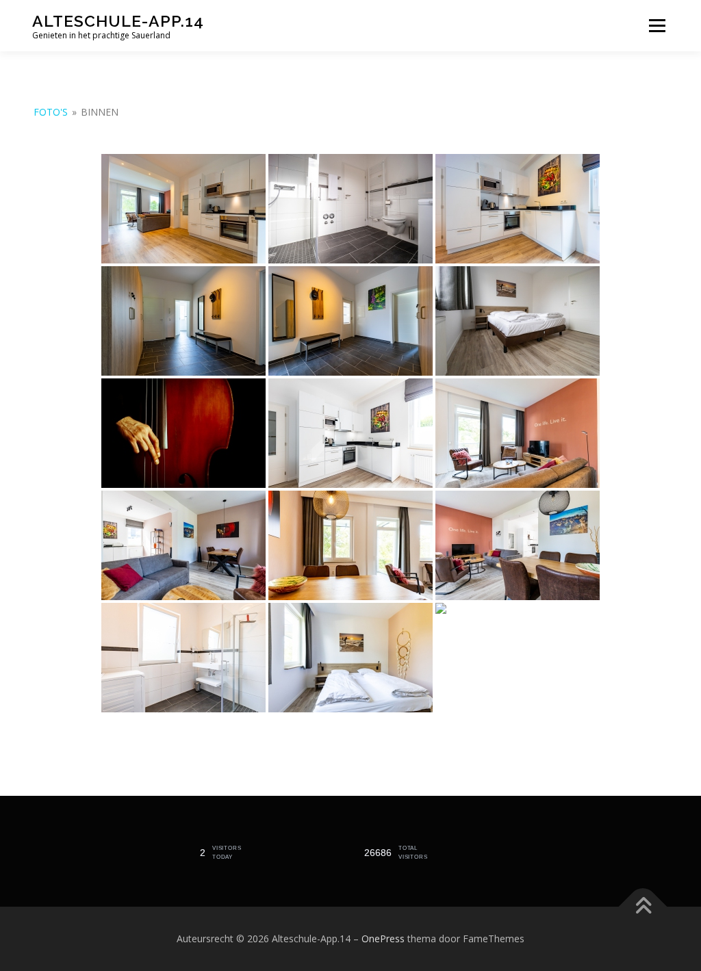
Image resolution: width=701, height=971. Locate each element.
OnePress (383, 938)
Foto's (51, 111)
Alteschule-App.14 (118, 21)
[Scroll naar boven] (643, 907)
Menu (657, 25)
